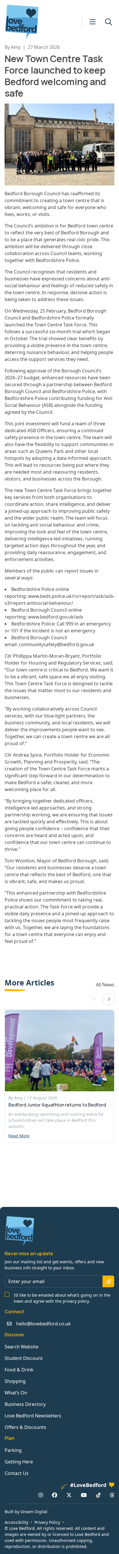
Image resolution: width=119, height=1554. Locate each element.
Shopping (15, 1381)
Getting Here (19, 1462)
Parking (13, 1450)
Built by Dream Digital (26, 1511)
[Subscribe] (108, 1281)
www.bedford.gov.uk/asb (55, 617)
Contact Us (17, 1473)
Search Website (21, 1347)
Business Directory (25, 1404)
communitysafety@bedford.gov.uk (56, 644)
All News (105, 984)
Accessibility (16, 1522)
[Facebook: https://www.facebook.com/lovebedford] (54, 1495)
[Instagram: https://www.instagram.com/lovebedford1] (40, 1495)
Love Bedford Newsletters (33, 1416)
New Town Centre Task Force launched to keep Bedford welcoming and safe (55, 75)
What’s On (16, 1393)
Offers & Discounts (25, 1427)
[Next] (108, 999)
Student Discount (24, 1358)
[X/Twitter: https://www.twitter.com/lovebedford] (69, 1495)
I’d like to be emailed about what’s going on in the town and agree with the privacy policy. (62, 1298)
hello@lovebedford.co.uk (43, 1323)
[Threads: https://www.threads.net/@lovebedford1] (112, 1495)
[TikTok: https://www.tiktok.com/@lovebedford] (98, 1495)
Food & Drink (19, 1370)
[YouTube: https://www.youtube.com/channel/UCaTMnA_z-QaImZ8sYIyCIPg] (84, 1495)
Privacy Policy (47, 1522)
